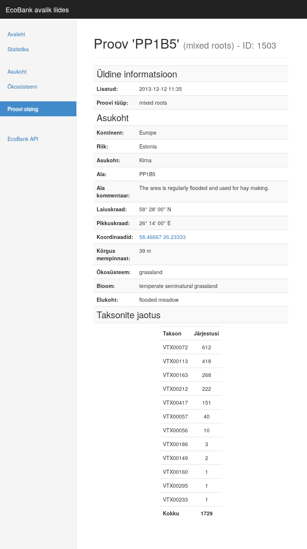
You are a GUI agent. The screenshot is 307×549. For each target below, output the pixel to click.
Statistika (18, 49)
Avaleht (16, 34)
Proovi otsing (22, 109)
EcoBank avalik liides (37, 9)
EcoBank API (22, 138)
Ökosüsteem (22, 86)
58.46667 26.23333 (162, 236)
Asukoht (17, 71)
